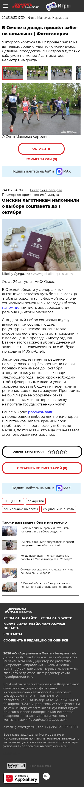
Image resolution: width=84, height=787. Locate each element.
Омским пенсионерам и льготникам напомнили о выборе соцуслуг (44, 529)
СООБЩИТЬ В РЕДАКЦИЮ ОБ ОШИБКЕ (35, 640)
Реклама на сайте (20, 618)
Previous (6, 104)
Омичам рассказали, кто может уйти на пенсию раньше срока (46, 571)
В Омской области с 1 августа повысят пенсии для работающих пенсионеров (46, 585)
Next (75, 104)
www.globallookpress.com (53, 274)
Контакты (12, 634)
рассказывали (40, 412)
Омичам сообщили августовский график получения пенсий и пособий (47, 543)
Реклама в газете (56, 618)
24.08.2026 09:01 (14, 190)
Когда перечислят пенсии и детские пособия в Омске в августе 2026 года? (46, 557)
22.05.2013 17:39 (13, 18)
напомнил (11, 308)
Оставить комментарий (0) (41, 151)
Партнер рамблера (40, 766)
